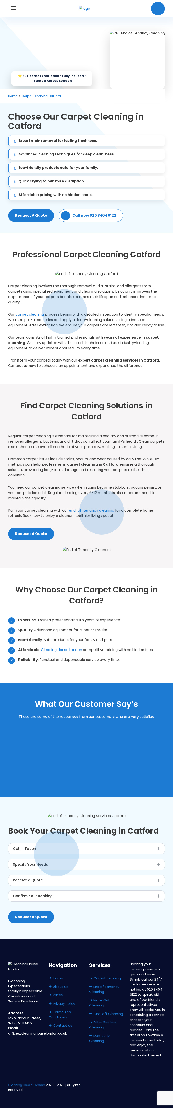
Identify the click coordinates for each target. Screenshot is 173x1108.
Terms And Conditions (60, 1014)
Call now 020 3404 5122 (94, 215)
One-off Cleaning (108, 1013)
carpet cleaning (30, 314)
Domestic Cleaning (99, 1038)
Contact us (62, 1025)
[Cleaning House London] (84, 8)
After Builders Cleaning (102, 1025)
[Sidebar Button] (13, 8)
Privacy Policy (64, 1003)
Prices (58, 995)
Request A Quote (31, 215)
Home (58, 978)
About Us (60, 986)
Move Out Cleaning (99, 1003)
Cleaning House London (61, 649)
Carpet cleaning (107, 978)
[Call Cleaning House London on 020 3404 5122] (158, 8)
